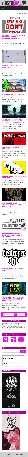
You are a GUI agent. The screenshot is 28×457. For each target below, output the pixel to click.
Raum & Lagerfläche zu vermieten (12, 66)
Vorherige (6, 314)
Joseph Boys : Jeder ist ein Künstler (14, 177)
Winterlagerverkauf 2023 (13, 94)
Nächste (22, 314)
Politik (21, 41)
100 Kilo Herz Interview (12, 120)
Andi (12, 41)
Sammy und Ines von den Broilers (12, 148)
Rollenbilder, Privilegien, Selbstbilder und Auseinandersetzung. (13, 36)
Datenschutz (18, 454)
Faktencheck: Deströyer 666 (13, 269)
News (18, 41)
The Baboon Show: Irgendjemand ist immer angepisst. (12, 204)
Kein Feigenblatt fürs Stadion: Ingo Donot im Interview (12, 235)
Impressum (9, 454)
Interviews (20, 122)
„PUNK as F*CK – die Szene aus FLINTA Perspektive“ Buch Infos (13, 299)
